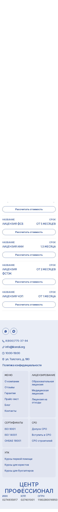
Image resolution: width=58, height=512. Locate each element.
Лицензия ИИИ (13, 246)
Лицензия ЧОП (12, 296)
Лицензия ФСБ (12, 223)
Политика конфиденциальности (21, 365)
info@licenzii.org (15, 347)
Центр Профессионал (29, 487)
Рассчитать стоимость (29, 209)
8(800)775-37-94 (16, 340)
